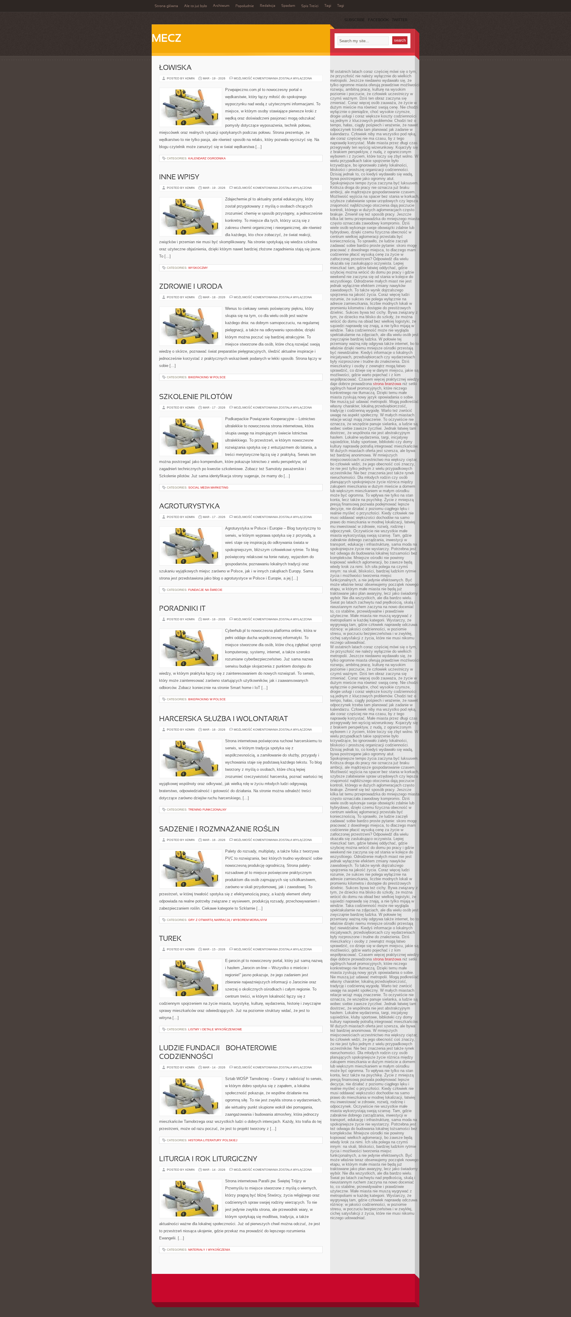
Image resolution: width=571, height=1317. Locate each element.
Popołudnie (245, 6)
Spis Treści (310, 6)
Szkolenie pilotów (195, 397)
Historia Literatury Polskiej (212, 1140)
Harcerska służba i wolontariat (223, 719)
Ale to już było (195, 6)
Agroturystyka (189, 506)
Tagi (327, 6)
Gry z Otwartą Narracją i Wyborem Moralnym (227, 920)
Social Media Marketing (208, 487)
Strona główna (166, 6)
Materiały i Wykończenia (209, 1249)
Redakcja (267, 6)
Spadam (288, 6)
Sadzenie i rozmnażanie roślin (219, 829)
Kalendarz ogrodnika (207, 158)
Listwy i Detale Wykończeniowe (215, 1029)
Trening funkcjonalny (207, 809)
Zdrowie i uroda (190, 287)
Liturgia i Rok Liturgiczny (208, 1159)
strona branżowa (387, 384)
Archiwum (221, 6)
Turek (170, 939)
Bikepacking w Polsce (207, 377)
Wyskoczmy (198, 267)
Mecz (166, 39)
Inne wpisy (179, 177)
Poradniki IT (182, 609)
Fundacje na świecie (205, 589)
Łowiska (175, 68)
